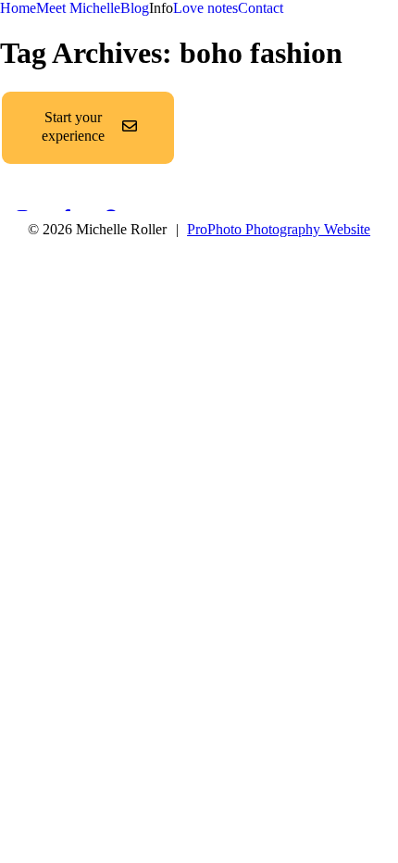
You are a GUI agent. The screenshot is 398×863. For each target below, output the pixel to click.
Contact (260, 8)
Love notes (205, 8)
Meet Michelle (78, 8)
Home (18, 8)
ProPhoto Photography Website (278, 229)
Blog (134, 8)
